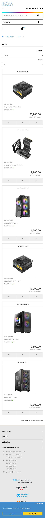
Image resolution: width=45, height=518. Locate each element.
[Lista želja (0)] (33, 8)
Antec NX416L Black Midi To (22, 304)
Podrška (5, 437)
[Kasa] (42, 8)
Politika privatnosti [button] (25, 508)
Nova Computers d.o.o (10, 448)
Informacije (6, 431)
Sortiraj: (40, 51)
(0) (37, 8)
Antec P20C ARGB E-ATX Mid (22, 362)
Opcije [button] (12, 514)
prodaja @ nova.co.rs (13, 472)
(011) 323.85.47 (11, 463)
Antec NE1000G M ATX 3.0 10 (22, 246)
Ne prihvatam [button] (39, 503)
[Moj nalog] (30, 8)
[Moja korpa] (40, 8)
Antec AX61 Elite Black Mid (22, 188)
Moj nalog (6, 442)
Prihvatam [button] (32, 514)
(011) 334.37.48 (11, 460)
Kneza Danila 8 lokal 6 (13, 454)
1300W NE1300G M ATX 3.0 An (22, 72)
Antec (19, 36)
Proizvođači (10, 36)
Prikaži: (40, 60)
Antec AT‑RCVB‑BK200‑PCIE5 (22, 130)
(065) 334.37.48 (11, 466)
